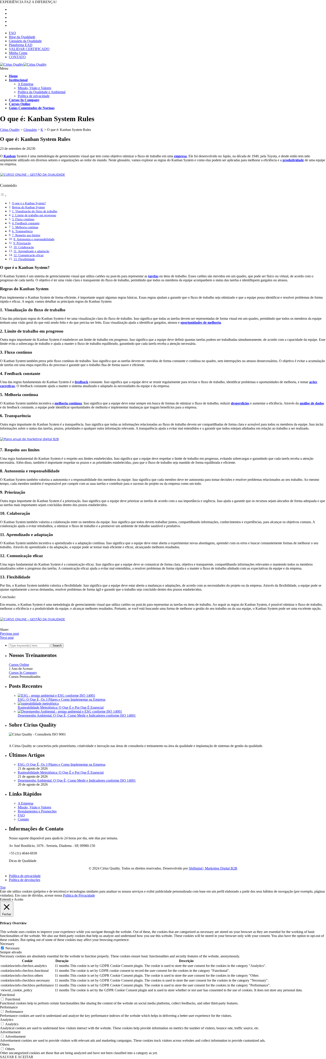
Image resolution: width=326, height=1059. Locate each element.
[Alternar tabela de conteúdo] (3, 195)
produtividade (293, 160)
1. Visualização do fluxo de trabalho (34, 211)
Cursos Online (19, 665)
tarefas (153, 276)
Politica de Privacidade (79, 895)
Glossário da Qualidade (25, 41)
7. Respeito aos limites (26, 235)
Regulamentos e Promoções (37, 811)
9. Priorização (22, 243)
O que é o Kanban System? (29, 203)
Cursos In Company (23, 672)
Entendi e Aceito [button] (11, 899)
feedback (81, 382)
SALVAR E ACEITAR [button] (16, 1057)
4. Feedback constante (25, 223)
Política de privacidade (33, 96)
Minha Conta (18, 53)
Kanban (10, 156)
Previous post (9, 633)
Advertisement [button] (10, 1032)
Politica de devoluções (24, 880)
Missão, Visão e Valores (34, 88)
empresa (180, 156)
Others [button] (4, 1044)
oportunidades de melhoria (201, 322)
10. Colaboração (24, 247)
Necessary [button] (7, 944)
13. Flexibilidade (24, 259)
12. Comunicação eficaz (28, 255)
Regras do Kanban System (28, 207)
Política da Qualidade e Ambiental (41, 92)
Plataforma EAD (20, 45)
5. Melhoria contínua (25, 227)
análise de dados (312, 403)
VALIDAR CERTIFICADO (29, 49)
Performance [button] (9, 1007)
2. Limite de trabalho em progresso (34, 215)
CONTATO (17, 57)
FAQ (12, 33)
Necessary (12, 948)
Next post (7, 637)
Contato (23, 819)
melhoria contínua (68, 403)
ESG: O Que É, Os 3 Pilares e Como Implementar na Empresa (61, 699)
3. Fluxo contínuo (23, 219)
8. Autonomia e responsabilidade (34, 239)
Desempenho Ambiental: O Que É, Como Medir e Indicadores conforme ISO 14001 (77, 715)
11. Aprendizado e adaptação (31, 251)
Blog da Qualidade (22, 37)
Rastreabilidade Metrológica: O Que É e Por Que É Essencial (61, 707)
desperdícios (240, 403)
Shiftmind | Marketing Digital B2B (213, 868)
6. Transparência (22, 231)
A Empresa (25, 84)
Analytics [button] (6, 1020)
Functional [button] (7, 995)
